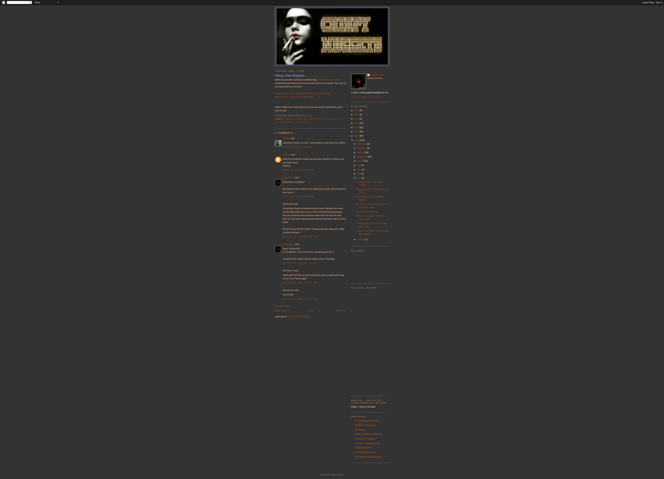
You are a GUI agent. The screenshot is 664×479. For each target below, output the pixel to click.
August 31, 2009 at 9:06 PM (300, 283)
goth (335, 119)
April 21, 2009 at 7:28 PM (298, 196)
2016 (356, 110)
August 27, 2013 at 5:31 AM (300, 299)
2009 (356, 140)
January (361, 239)
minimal (290, 122)
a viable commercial (295, 119)
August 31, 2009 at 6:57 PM (300, 237)
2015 (356, 114)
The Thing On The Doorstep (368, 457)
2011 (356, 131)
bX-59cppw (360, 430)
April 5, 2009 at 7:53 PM (297, 147)
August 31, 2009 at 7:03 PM (300, 263)
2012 (356, 127)
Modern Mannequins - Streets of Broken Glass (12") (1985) (302, 93)
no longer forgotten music (367, 443)
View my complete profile (366, 97)
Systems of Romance (365, 452)
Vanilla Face (288, 177)
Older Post (341, 311)
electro (326, 119)
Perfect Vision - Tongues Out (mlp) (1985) (294, 97)
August (360, 161)
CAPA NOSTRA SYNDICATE (368, 434)
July (359, 165)
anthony (286, 154)
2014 (356, 119)
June (359, 169)
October (361, 152)
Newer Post (280, 311)
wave (307, 122)
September (362, 157)
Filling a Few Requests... (291, 75)
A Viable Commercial (327, 80)
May (359, 174)
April (359, 178)
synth (299, 122)
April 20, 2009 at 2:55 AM (298, 170)
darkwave (314, 119)
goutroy (280, 122)
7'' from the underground (367, 421)
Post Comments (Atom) (298, 316)
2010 (356, 136)
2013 (356, 123)
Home (311, 311)
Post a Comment (282, 306)
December (362, 144)
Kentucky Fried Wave (365, 439)
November (362, 148)
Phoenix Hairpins (363, 448)
